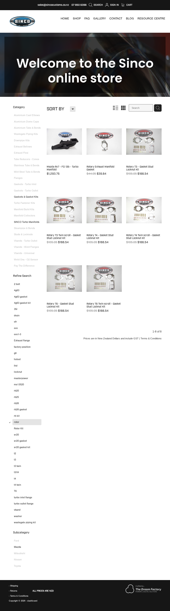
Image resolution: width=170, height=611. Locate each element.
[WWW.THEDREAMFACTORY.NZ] (143, 592)
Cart (129, 5)
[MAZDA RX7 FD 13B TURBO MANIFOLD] (64, 149)
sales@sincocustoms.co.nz (53, 5)
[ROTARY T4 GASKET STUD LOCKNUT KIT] (104, 218)
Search (98, 5)
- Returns (13, 591)
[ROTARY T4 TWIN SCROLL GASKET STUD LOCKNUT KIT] (143, 218)
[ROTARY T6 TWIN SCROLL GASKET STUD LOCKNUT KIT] (104, 286)
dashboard (32, 601)
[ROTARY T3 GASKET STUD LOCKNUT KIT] (143, 149)
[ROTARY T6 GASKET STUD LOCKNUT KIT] (64, 286)
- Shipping (13, 585)
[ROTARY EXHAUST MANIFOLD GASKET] (104, 149)
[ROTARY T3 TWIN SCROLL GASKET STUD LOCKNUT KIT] (64, 218)
